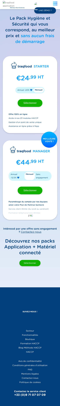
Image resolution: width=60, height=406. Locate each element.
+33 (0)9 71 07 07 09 (30, 395)
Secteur (30, 330)
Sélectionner (30, 103)
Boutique (30, 339)
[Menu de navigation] (56, 4)
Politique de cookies (30, 382)
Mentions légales (30, 373)
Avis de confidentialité (30, 361)
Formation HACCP (29, 343)
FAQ (30, 369)
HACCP (30, 352)
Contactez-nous (31, 231)
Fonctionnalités (30, 335)
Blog (30, 347)
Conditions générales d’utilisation (29, 365)
